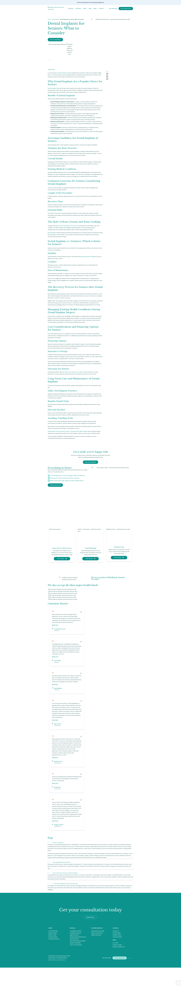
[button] (90, 842)
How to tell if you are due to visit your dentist (65, 873)
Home (49, 19)
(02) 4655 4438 (113, 8)
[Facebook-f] (131, 958)
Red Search (63, 960)
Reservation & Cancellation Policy (57, 958)
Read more (55, 625)
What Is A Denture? (58, 842)
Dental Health (55, 19)
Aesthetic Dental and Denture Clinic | (60, 956)
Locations (78, 8)
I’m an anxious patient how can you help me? (65, 884)
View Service (60, 558)
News (95, 8)
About (85, 8)
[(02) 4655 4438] (108, 8)
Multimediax (54, 960)
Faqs (90, 8)
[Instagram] (128, 958)
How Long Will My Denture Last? (61, 862)
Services (70, 8)
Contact (101, 8)
